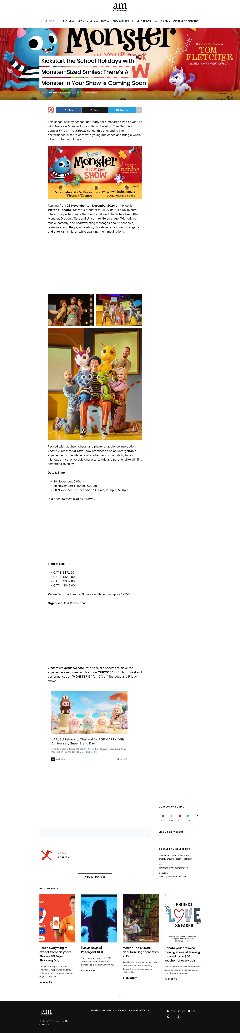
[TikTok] (196, 818)
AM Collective (109, 1010)
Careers (122, 1010)
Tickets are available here (66, 668)
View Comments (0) (95, 877)
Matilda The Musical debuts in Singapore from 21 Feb (141, 952)
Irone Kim (64, 857)
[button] (40, 21)
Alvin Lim (95, 1010)
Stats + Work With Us (138, 1010)
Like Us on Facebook (172, 832)
